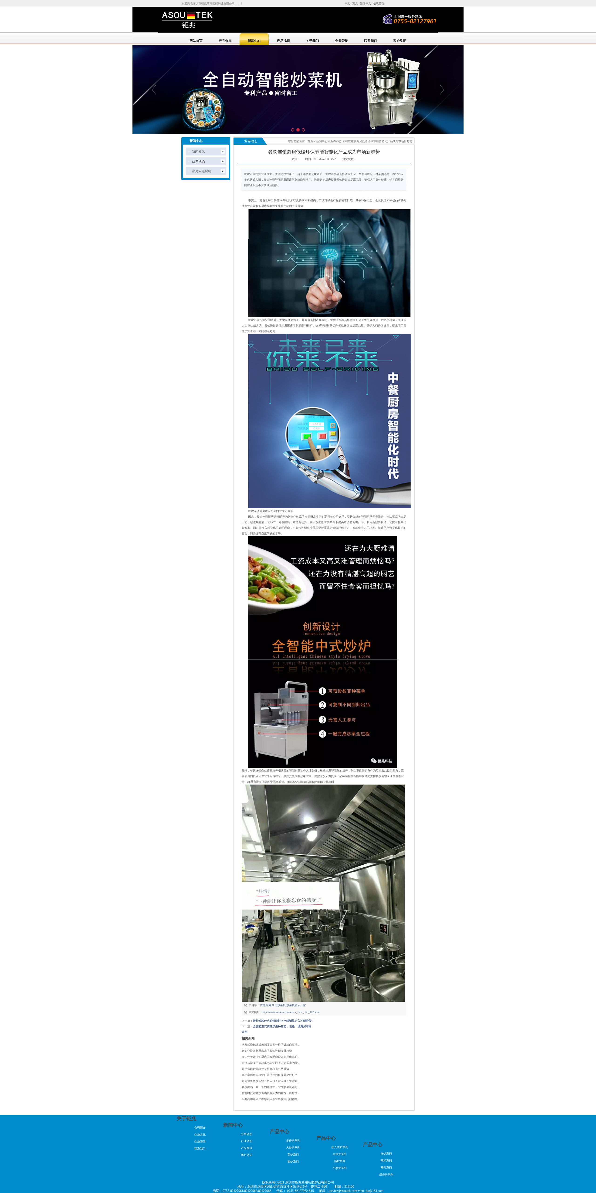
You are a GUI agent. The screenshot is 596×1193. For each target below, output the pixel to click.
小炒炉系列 (340, 1168)
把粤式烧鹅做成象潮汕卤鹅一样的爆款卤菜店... (271, 1044)
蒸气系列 (386, 1167)
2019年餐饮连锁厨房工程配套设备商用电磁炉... (271, 1056)
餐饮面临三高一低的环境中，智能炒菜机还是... (271, 1087)
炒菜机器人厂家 (296, 1005)
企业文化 (200, 1134)
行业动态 (246, 1141)
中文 (347, 3)
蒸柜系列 (386, 1160)
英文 (355, 3)
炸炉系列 (386, 1153)
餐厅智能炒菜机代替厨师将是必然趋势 (265, 1069)
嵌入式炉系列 (339, 1147)
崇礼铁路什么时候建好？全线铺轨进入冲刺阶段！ (283, 1020)
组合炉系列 (386, 1174)
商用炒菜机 (279, 1005)
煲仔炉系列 (293, 1140)
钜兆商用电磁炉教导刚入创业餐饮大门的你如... (271, 1099)
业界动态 (336, 141)
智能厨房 (265, 1005)
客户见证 (246, 1155)
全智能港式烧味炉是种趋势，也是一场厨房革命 (282, 1026)
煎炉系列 (293, 1154)
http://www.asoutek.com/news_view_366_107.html (291, 1012)
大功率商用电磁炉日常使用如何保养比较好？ (270, 1075)
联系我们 (200, 1148)
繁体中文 (365, 3)
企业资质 (200, 1141)
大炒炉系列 (293, 1147)
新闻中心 (321, 141)
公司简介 (200, 1127)
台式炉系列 (340, 1154)
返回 (244, 1032)
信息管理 (378, 3)
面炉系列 (293, 1161)
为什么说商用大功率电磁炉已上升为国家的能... (271, 1063)
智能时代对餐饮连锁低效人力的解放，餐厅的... (271, 1093)
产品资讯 (246, 1148)
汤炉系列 (339, 1161)
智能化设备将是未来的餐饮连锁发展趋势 (267, 1050)
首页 (310, 141)
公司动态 (246, 1134)
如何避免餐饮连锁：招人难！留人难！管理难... (271, 1081)
